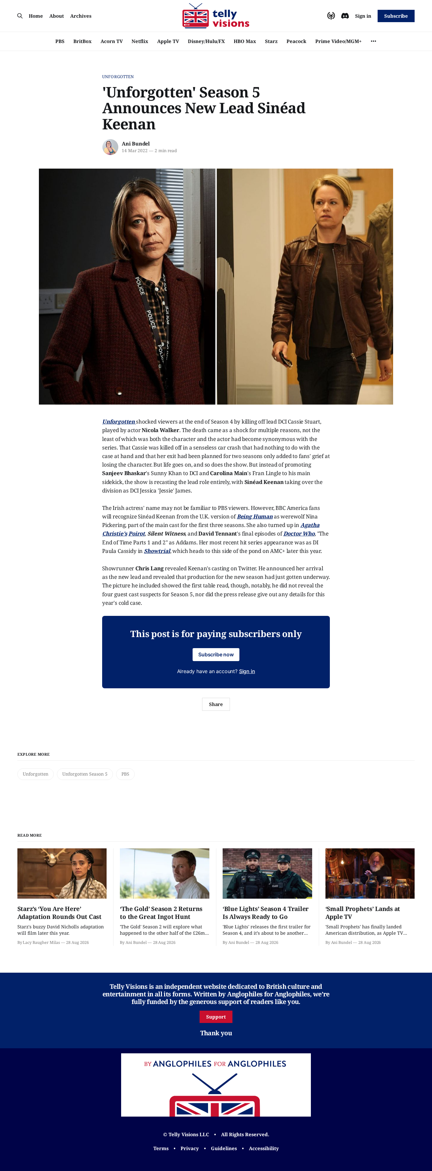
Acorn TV (112, 41)
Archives (80, 16)
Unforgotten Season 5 (85, 774)
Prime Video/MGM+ (338, 41)
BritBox (82, 41)
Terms (161, 1148)
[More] (373, 41)
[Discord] (345, 16)
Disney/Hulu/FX (206, 41)
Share (216, 704)
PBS (60, 41)
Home (36, 16)
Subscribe (396, 16)
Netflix (140, 41)
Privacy (190, 1148)
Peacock (296, 41)
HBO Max (245, 41)
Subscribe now (216, 654)
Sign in (363, 16)
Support (216, 1016)
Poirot (136, 533)
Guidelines (224, 1148)
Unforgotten (118, 76)
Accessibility (264, 1148)
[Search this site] (20, 16)
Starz (271, 41)
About (56, 16)
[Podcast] (331, 16)
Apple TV (168, 41)
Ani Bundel (136, 143)
